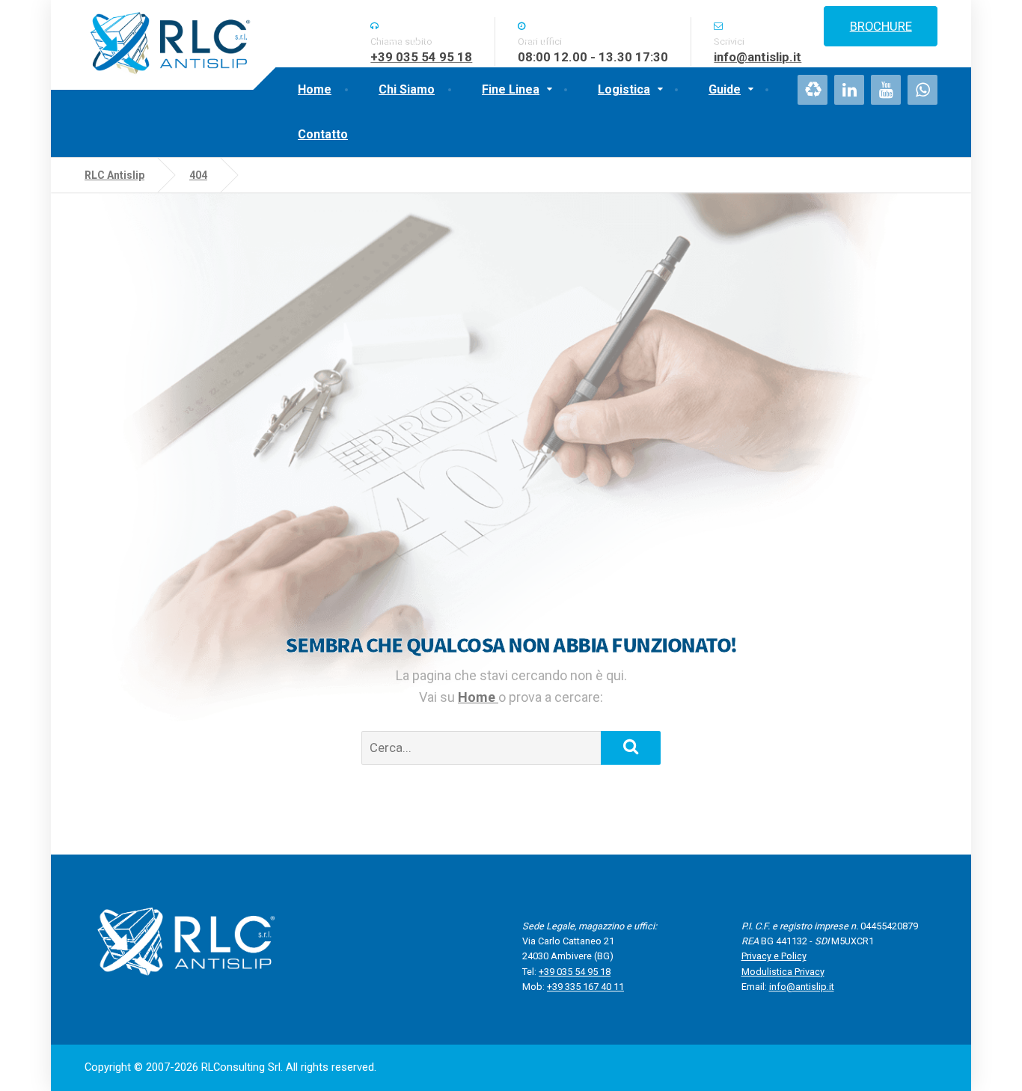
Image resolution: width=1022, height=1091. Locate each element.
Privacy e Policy (774, 956)
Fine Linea (510, 89)
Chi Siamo (407, 89)
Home (314, 89)
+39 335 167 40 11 (585, 986)
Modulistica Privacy (782, 971)
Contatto (323, 134)
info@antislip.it (801, 986)
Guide (725, 89)
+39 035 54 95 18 (575, 971)
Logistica (624, 89)
